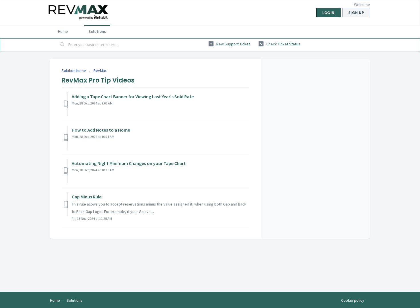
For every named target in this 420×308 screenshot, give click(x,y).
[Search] (62, 45)
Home (63, 31)
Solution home (74, 70)
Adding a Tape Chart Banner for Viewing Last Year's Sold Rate (133, 96)
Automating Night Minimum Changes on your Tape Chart (129, 163)
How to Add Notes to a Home (101, 130)
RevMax (100, 70)
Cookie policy (352, 300)
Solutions (97, 31)
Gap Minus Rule (86, 197)
